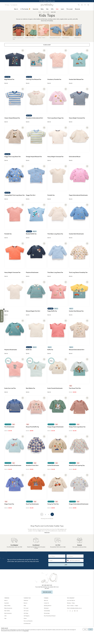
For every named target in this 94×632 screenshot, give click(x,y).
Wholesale (46, 608)
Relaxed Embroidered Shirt (76, 349)
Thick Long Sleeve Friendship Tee (78, 272)
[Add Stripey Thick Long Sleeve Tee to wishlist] (87, 398)
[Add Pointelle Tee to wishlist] (65, 166)
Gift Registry (26, 615)
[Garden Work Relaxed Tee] (79, 61)
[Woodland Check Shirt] (36, 447)
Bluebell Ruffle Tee (31, 234)
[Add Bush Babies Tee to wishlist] (44, 359)
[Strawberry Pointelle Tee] (57, 61)
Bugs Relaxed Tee (9, 79)
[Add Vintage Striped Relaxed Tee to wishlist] (44, 127)
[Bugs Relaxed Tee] (14, 61)
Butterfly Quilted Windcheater (12, 465)
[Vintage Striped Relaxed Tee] (36, 138)
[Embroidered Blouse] (79, 138)
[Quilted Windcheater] (57, 447)
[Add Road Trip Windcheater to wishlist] (44, 475)
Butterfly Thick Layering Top (77, 465)
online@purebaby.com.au (76, 608)
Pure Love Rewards (28, 621)
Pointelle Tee (51, 195)
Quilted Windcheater (53, 465)
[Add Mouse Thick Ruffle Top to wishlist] (44, 398)
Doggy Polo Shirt (30, 195)
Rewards (77, 9)
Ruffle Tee (29, 349)
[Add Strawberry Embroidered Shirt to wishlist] (44, 89)
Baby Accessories (8, 608)
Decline (85, 629)
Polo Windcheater (9, 427)
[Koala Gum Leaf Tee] (14, 370)
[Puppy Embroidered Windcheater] (79, 177)
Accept (90, 629)
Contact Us (46, 603)
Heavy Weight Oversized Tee (77, 118)
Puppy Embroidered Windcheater (78, 195)
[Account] (82, 5)
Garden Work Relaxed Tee (76, 79)
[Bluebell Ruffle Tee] (36, 216)
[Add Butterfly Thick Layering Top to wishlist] (87, 436)
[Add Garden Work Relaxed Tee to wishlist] (87, 50)
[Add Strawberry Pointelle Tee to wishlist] (65, 50)
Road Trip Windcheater (32, 504)
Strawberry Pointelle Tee (54, 79)
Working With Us (47, 605)
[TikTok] (72, 611)
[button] (1, 316)
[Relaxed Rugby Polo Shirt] (36, 293)
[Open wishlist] (85, 5)
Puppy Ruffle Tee (52, 311)
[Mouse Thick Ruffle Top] (36, 409)
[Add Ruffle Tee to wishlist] (44, 320)
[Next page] (52, 514)
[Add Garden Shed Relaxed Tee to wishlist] (87, 282)
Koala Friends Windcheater (55, 388)
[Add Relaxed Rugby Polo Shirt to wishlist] (44, 282)
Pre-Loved (69, 9)
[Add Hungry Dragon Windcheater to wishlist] (65, 398)
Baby (42, 9)
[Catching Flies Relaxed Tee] (36, 61)
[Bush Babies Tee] (36, 370)
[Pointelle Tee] (57, 177)
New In (16, 9)
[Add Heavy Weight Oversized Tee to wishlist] (87, 89)
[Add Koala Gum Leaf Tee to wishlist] (22, 359)
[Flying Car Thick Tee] (57, 486)
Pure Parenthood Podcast (49, 615)
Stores (25, 618)
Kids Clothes (7, 610)
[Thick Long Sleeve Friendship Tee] (79, 254)
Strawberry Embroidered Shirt (34, 118)
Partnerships (47, 613)
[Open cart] (88, 5)
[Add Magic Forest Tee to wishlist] (22, 475)
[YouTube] (74, 611)
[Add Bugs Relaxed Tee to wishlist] (22, 50)
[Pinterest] (77, 611)
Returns (25, 603)
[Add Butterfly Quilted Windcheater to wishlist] (22, 436)
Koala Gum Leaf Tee (10, 388)
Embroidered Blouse (74, 156)
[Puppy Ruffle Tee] (57, 293)
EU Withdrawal (27, 623)
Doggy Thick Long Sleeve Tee (12, 156)
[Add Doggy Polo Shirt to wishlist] (44, 166)
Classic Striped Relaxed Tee (12, 118)
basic (40, 530)
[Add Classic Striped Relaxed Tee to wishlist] (22, 89)
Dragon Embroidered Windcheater (78, 504)
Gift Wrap (26, 613)
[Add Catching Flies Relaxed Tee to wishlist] (44, 50)
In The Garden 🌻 (25, 9)
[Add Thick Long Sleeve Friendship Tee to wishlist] (87, 243)
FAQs (25, 605)
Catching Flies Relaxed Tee (33, 79)
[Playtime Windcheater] (36, 254)
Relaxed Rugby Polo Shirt (33, 311)
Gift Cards (26, 610)
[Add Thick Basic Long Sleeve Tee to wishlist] (65, 204)
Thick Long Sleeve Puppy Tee (55, 118)
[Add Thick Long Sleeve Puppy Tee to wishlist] (65, 89)
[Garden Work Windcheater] (79, 216)
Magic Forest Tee (9, 504)
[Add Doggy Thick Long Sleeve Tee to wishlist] (22, 127)
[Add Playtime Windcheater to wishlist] (44, 243)
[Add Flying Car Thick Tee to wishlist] (65, 475)
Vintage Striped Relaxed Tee (34, 156)
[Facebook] (67, 611)
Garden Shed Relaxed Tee (76, 311)
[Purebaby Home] (47, 4)
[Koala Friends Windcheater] (57, 370)
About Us (46, 600)
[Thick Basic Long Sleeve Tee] (57, 216)
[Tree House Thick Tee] (79, 370)
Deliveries (26, 600)
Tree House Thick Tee (75, 388)
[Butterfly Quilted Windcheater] (14, 447)
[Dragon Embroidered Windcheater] (79, 486)
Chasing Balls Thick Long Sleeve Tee (14, 195)
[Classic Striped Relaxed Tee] (14, 100)
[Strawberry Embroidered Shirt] (36, 100)
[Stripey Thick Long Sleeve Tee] (79, 409)
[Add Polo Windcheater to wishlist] (22, 398)
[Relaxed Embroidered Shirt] (79, 331)
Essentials (35, 9)
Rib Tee (6, 311)
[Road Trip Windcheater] (36, 486)
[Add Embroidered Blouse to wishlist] (87, 127)
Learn (62, 9)
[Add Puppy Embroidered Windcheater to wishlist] (87, 166)
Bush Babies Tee (30, 388)
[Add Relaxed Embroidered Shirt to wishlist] (87, 320)
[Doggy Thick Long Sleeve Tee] (14, 138)
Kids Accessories (8, 613)
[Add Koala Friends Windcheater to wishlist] (65, 359)
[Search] (78, 5)
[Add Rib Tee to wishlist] (22, 282)
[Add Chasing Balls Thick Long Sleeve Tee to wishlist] (22, 166)
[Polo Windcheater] (14, 409)
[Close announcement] (92, 1)
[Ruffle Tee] (36, 331)
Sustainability (47, 610)
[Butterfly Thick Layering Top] (79, 447)
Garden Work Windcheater (76, 234)
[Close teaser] (4, 309)
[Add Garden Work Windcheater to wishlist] (87, 204)
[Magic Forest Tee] (14, 486)
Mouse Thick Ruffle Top (32, 427)
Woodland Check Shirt (32, 465)
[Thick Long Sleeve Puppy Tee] (57, 100)
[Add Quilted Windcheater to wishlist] (65, 436)
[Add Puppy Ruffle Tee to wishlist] (65, 282)
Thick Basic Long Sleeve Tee (55, 234)
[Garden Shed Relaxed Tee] (79, 293)
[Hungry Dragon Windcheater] (57, 409)
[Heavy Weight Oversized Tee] (79, 100)
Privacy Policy (26, 630)
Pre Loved (26, 608)
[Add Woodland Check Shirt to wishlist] (44, 436)
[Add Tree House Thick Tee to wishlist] (87, 359)
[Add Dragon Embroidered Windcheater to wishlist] (87, 475)
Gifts (52, 9)
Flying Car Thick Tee (53, 504)
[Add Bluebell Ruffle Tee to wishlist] (44, 204)
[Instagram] (70, 611)
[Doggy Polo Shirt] (36, 177)
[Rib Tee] (14, 293)
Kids (47, 9)
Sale (57, 9)
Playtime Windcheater (32, 272)
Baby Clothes (7, 605)
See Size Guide (47, 592)
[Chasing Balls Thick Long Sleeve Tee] (14, 177)
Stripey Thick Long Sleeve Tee (77, 427)
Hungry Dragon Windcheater (55, 427)
